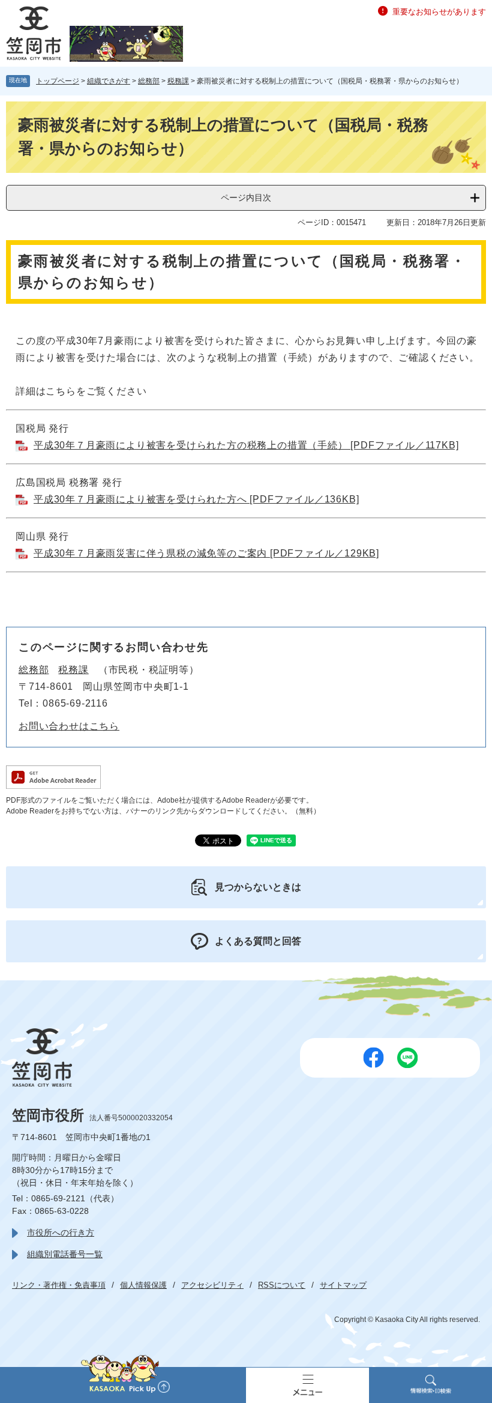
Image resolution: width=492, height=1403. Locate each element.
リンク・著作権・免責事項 (59, 1285)
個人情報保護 (143, 1285)
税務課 (178, 81)
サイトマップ (343, 1285)
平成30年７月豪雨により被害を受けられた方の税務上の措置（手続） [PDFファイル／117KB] (246, 445)
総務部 (149, 81)
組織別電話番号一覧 (65, 1254)
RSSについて (281, 1285)
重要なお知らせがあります (439, 11)
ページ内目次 (246, 197)
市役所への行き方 (60, 1232)
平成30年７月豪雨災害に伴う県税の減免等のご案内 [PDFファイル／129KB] (206, 553)
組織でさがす (108, 81)
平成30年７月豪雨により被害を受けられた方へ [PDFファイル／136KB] (196, 499)
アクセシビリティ (212, 1285)
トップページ (57, 81)
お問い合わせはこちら (69, 726)
